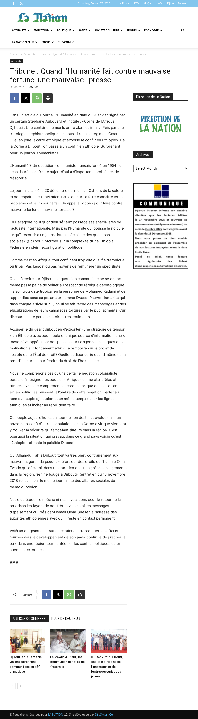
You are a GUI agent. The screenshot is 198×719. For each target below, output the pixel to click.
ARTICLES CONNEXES (29, 619)
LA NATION (55, 714)
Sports (132, 30)
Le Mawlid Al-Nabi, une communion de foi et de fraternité (67, 661)
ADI (160, 3)
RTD (136, 3)
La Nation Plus (23, 42)
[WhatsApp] (37, 98)
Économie (151, 30)
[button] (182, 30)
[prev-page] (13, 686)
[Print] (48, 98)
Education (41, 30)
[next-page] (20, 686)
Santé (82, 30)
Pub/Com (64, 42)
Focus (46, 42)
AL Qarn (148, 3)
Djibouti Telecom (177, 3)
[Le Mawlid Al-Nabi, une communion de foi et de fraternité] (68, 641)
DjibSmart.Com (105, 714)
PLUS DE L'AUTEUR (65, 619)
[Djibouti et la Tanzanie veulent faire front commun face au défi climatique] (27, 641)
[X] (21, 3)
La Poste (124, 3)
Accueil (14, 54)
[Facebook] (13, 3)
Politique (64, 30)
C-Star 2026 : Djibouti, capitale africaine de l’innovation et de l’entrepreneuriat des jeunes (107, 666)
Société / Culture (106, 30)
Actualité (19, 30)
